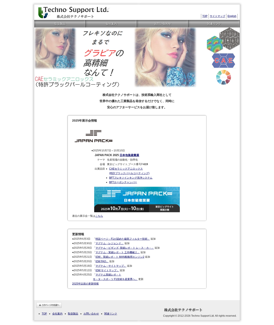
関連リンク (214, 23)
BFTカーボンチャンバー (123, 182)
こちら (99, 215)
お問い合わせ (162, 23)
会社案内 (111, 23)
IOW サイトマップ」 (107, 270)
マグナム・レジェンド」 (109, 243)
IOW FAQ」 (102, 261)
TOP (204, 16)
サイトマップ (217, 16)
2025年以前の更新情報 (85, 283)
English (232, 16)
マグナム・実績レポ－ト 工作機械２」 (117, 252)
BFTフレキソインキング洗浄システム (130, 177)
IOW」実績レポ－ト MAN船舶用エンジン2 (119, 256)
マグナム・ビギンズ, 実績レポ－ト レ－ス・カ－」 (124, 247)
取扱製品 (60, 23)
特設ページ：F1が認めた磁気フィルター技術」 (122, 238)
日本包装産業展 (129, 155)
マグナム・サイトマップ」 (110, 265)
